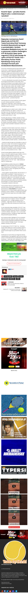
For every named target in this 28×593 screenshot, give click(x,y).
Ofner (18, 278)
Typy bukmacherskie (5, 582)
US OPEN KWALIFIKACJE (5, 568)
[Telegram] (16, 591)
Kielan (15, 276)
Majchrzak (4, 278)
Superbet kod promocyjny (6, 583)
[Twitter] (7, 591)
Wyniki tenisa (14, 370)
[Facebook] (4, 591)
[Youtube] (10, 591)
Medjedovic (11, 278)
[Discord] (13, 591)
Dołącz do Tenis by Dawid (14, 263)
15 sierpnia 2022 (5, 18)
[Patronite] (2, 591)
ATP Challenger (8, 276)
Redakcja (12, 18)
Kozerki (21, 276)
